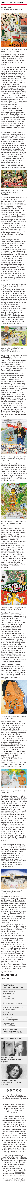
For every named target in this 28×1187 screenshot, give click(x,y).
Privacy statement (8, 1097)
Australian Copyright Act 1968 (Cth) (14, 1166)
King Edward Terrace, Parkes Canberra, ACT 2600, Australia (14, 1107)
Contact (14, 1095)
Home (8, 1095)
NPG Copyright (19, 1175)
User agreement (20, 1097)
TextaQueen (5, 978)
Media (20, 1095)
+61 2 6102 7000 (16, 1110)
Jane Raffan (7, 9)
